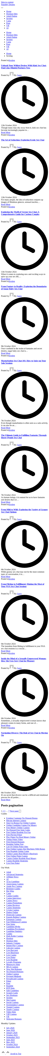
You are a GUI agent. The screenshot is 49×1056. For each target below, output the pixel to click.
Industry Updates (13, 943)
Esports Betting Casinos (16, 917)
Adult (8, 872)
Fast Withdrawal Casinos (16, 922)
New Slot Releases (14, 969)
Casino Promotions (14, 903)
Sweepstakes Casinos (15, 1005)
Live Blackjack (12, 953)
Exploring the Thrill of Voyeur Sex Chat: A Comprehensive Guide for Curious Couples (20, 213)
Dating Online (12, 912)
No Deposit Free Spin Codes (18, 830)
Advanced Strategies (14, 874)
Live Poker (10, 957)
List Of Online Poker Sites (17, 846)
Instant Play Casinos (14, 945)
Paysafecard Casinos (14, 979)
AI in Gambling (12, 881)
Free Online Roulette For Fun (18, 832)
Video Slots (11, 1012)
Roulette (9, 986)
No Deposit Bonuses (14, 971)
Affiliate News (12, 877)
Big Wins (10, 891)
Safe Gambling (12, 990)
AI (7, 879)
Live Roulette (12, 960)
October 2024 (12, 1044)
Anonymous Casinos (15, 884)
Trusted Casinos (12, 1007)
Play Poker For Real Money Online (21, 837)
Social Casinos (12, 1002)
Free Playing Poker (14, 835)
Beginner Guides (13, 889)
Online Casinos (12, 974)
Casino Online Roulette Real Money (21, 858)
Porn (8, 983)
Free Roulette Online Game (17, 851)
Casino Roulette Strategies (17, 861)
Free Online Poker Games (17, 856)
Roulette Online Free (15, 844)
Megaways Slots (13, 964)
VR (7, 1016)
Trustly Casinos (12, 1009)
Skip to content (7, 2)
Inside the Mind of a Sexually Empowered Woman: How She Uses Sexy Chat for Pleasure (23, 659)
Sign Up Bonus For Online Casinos (21, 823)
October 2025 (12, 1035)
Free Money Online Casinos (18, 828)
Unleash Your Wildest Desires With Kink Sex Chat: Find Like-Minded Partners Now (23, 66)
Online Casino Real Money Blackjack (22, 854)
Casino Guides (12, 896)
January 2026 (11, 1033)
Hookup (9, 938)
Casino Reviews (13, 905)
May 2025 (10, 1042)
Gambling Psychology (15, 929)
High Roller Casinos (14, 936)
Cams (8, 893)
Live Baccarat (12, 950)
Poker (8, 981)
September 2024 (13, 1047)
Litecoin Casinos (13, 948)
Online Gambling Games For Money (21, 825)
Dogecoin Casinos (13, 915)
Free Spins (10, 924)
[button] (20, 811)
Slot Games (11, 1000)
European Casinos (13, 919)
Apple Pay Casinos (14, 886)
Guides (9, 934)
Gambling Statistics (14, 931)
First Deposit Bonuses (15, 842)
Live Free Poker (13, 863)
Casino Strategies (13, 908)
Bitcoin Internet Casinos (16, 820)
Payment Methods (13, 976)
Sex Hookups (12, 995)
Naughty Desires (8, 4)
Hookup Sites (12, 941)
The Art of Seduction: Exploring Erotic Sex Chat (22, 140)
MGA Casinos (12, 967)
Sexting (12, 60)
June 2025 (10, 1040)
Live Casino (11, 955)
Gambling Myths (13, 926)
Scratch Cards (12, 993)
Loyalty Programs (13, 962)
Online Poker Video (14, 839)
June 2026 (10, 1030)
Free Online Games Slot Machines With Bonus (25, 849)
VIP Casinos (11, 1014)
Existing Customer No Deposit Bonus (22, 818)
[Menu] (2, 7)
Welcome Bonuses (14, 1019)
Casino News (11, 900)
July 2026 (10, 1028)
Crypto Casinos (12, 910)
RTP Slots (10, 988)
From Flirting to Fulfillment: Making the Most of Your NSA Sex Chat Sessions (22, 585)
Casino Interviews (13, 898)
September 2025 (13, 1037)
